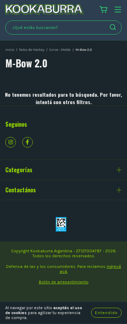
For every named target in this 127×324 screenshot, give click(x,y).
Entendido (106, 312)
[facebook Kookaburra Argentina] (27, 142)
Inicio (9, 50)
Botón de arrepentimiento (64, 282)
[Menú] (117, 10)
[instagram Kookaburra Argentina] (10, 142)
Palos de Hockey (31, 50)
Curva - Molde (60, 50)
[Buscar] (113, 27)
